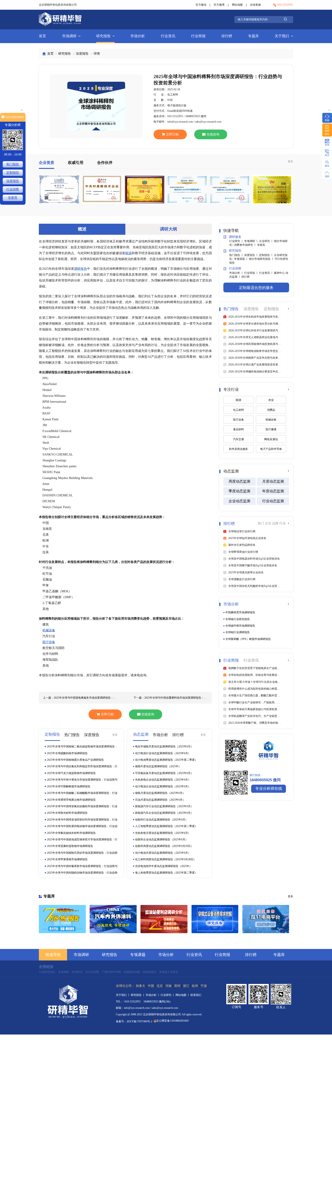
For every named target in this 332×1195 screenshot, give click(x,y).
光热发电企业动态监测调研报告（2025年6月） (163, 779)
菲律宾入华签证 (168, 972)
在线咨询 (213, 134)
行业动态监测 (273, 501)
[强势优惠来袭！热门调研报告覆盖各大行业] (62, 919)
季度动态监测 (239, 491)
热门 (261, 523)
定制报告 (12, 172)
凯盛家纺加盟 (132, 972)
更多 (290, 161)
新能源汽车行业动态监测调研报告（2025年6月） (164, 806)
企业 (268, 523)
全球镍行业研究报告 (237, 619)
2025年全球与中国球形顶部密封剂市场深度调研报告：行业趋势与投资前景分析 (82, 819)
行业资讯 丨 (266, 272)
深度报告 (82, 53)
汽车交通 (238, 439)
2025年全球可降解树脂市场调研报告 (68, 786)
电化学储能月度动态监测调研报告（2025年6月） (164, 746)
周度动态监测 (239, 481)
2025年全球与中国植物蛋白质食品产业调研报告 (75, 759)
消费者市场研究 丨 (245, 244)
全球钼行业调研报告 (237, 632)
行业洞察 (12, 189)
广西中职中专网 (111, 972)
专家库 (261, 244)
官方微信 (201, 4)
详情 (97, 53)
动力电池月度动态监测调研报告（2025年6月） (163, 852)
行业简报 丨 (251, 272)
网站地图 (237, 4)
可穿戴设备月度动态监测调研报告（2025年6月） (164, 773)
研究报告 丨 (138, 995)
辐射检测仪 (149, 972)
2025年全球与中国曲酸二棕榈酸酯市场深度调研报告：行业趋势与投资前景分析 (82, 793)
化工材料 (238, 410)
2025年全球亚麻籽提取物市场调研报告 (70, 846)
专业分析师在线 (268, 788)
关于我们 (282, 36)
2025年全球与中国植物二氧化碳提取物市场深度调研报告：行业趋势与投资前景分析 (82, 746)
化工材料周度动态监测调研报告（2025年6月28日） (165, 859)
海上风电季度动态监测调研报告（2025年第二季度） (166, 872)
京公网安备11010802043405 (172, 1020)
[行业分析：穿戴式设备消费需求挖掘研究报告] (215, 919)
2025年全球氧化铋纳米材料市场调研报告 (71, 833)
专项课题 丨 (241, 258)
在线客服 (255, 4)
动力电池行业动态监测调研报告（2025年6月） (163, 753)
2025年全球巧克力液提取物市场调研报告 (71, 773)
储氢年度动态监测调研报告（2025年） (158, 766)
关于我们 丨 (123, 995)
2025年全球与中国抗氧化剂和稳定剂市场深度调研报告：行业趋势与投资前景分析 (82, 766)
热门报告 (12, 164)
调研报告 (80, 268)
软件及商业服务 (238, 449)
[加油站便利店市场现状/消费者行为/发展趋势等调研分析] (163, 919)
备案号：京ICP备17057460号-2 (134, 1021)
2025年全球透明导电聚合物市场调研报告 (71, 799)
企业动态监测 (239, 501)
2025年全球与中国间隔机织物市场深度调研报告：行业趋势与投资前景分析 (82, 872)
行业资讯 (168, 36)
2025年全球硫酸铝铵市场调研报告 (67, 753)
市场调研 (69, 36)
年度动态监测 (273, 491)
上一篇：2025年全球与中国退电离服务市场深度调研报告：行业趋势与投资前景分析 (80, 697)
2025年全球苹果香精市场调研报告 (67, 859)
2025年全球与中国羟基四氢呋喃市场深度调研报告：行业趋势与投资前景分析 (82, 826)
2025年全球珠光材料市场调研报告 (67, 812)
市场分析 (137, 36)
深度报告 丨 (251, 255)
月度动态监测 (273, 481)
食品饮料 (238, 429)
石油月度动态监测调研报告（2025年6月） (160, 799)
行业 (282, 523)
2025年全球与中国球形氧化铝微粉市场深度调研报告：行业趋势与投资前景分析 (82, 806)
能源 (128, 253)
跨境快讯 (77, 972)
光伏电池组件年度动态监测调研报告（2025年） (163, 866)
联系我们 (195, 995)
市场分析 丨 (236, 272)
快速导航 (53, 955)
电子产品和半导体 (271, 449)
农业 (271, 400)
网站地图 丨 (182, 995)
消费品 (271, 410)
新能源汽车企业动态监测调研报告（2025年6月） (164, 812)
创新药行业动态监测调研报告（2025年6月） (161, 819)
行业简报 (198, 36)
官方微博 (219, 4)
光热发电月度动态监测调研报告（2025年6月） (163, 833)
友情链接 (46, 967)
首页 (42, 36)
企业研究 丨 (266, 241)
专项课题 (137, 955)
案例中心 (279, 272)
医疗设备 (48, 642)
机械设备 (48, 630)
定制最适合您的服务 (256, 288)
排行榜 (226, 36)
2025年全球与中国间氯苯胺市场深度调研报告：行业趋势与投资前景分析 (82, 866)
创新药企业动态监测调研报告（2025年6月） (161, 839)
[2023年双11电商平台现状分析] (265, 919)
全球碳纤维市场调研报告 (240, 625)
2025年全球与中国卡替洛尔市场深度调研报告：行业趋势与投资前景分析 (82, 779)
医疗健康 (271, 429)
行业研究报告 (47, 972)
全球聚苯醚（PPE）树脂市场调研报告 (248, 639)
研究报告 (103, 36)
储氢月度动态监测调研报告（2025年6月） (160, 793)
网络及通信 (271, 439)
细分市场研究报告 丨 (262, 258)
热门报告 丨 (236, 255)
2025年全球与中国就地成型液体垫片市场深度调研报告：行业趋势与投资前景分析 (82, 839)
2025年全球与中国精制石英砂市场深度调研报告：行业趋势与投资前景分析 (82, 853)
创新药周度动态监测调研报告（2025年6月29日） (164, 846)
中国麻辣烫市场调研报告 (240, 612)
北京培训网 (92, 972)
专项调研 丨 (251, 241)
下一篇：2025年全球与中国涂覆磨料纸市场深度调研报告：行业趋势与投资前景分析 (170, 697)
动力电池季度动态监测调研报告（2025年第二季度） (166, 759)
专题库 (253, 36)
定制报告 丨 (266, 255)
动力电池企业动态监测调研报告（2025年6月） (163, 786)
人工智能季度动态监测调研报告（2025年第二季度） (166, 826)
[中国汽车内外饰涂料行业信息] (113, 919)
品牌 (275, 523)
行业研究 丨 (236, 241)
